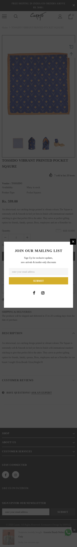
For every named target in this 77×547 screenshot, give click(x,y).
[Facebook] (34, 293)
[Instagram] (43, 293)
